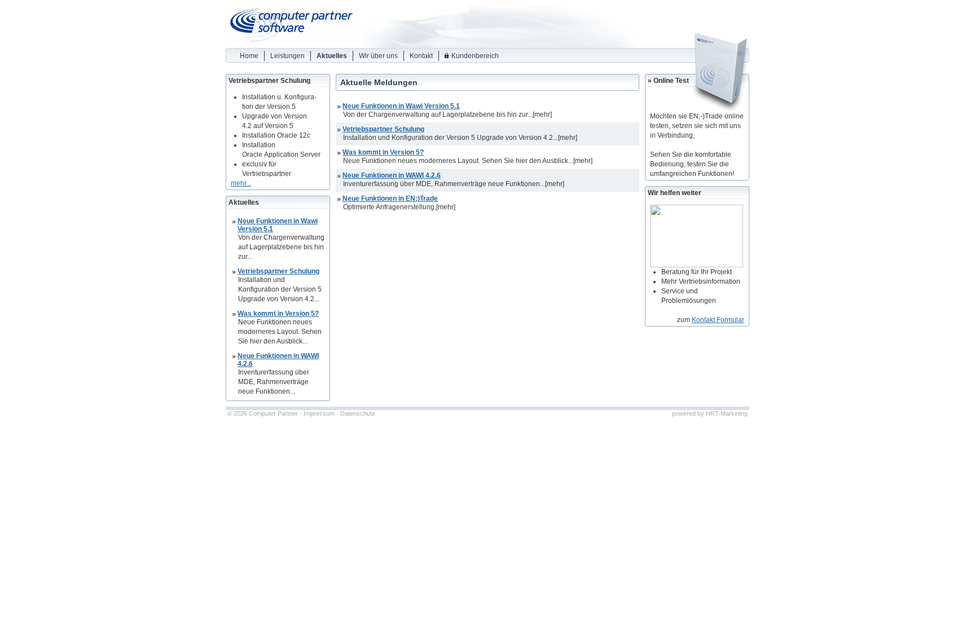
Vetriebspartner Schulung (278, 271)
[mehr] (542, 114)
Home (249, 56)
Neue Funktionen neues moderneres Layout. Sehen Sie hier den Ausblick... (458, 161)
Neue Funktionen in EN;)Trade (390, 198)
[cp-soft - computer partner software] (289, 45)
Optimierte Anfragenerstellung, (389, 207)
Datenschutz (357, 413)
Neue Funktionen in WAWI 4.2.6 (391, 175)
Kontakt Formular (718, 320)
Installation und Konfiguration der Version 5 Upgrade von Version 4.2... (450, 138)
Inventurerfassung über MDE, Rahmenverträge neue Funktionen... (444, 184)
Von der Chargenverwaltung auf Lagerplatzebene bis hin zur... (438, 114)
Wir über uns (378, 56)
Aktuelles (332, 56)
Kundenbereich (475, 56)
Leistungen (287, 56)
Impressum (319, 413)
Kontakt (421, 56)
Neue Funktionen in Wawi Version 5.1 (401, 106)
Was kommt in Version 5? (278, 314)
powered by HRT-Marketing (710, 413)
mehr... (241, 183)
